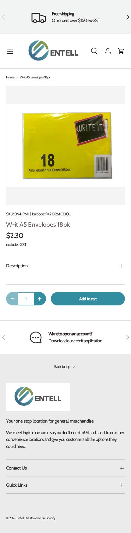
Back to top (62, 366)
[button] (121, 51)
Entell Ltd (23, 518)
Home (10, 77)
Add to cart (88, 298)
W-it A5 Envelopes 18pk (35, 77)
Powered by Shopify (42, 518)
